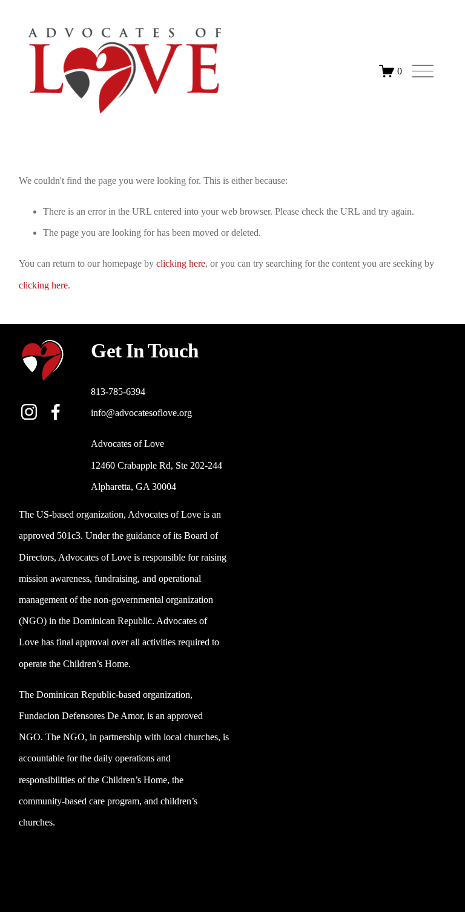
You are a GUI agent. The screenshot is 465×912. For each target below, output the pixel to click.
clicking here (180, 263)
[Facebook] (55, 411)
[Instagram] (29, 411)
